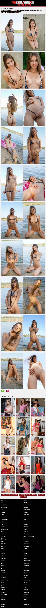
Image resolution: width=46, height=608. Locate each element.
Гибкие (2, 531)
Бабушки (25, 502)
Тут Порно (28, 494)
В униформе (26, 522)
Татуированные (27, 597)
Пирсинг (2, 582)
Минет (25, 567)
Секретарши (26, 592)
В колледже (3, 516)
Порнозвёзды (4, 587)
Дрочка (2, 541)
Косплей (25, 551)
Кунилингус (3, 555)
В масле (25, 517)
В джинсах (26, 512)
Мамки (25, 562)
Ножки (25, 577)
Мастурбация (26, 563)
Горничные (3, 534)
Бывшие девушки (27, 509)
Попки (2, 10)
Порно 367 (34, 494)
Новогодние (3, 577)
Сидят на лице (4, 594)
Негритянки (26, 575)
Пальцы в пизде (27, 580)
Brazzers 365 (23, 496)
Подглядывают (27, 584)
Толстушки (3, 599)
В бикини (14, 12)
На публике (26, 572)
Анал (2, 502)
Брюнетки (26, 507)
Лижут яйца (3, 558)
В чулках (2, 524)
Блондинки (3, 504)
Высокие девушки (4, 529)
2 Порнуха (21, 494)
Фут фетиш (3, 602)
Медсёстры (3, 565)
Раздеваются (3, 589)
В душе (2, 514)
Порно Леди (41, 494)
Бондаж (25, 505)
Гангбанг (25, 529)
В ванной (3, 512)
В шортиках (26, 524)
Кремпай (25, 553)
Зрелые (2, 548)
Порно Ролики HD (6, 494)
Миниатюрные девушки (6, 568)
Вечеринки (26, 526)
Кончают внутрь (4, 551)
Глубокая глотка (27, 533)
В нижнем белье (4, 519)
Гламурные (3, 533)
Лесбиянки (3, 556)
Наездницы (26, 573)
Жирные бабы (4, 546)
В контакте (26, 516)
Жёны (2, 545)
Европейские (26, 543)
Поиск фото (3, 500)
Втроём (25, 527)
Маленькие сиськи (9, 10)
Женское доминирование (29, 545)
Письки (25, 10)
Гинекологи (26, 531)
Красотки (16, 10)
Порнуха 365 (14, 494)
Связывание (3, 592)
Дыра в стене (26, 541)
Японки (2, 606)
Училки (25, 599)
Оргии (25, 579)
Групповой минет (27, 534)
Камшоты (3, 550)
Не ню (2, 575)
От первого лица (4, 580)
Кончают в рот (27, 550)
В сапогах (26, 521)
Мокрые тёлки (26, 568)
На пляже (19, 12)
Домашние (26, 538)
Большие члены (4, 505)
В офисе (25, 519)
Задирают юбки (27, 546)
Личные (25, 558)
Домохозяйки (4, 539)
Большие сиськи (27, 504)
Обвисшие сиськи (4, 579)
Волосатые (3, 527)
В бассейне (3, 510)
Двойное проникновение (29, 536)
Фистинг (25, 601)
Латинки (25, 555)
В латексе (3, 517)
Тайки (2, 597)
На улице (3, 12)
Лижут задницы (27, 556)
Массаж (2, 563)
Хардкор (25, 602)
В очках (2, 521)
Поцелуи (25, 587)
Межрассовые (27, 565)
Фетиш (2, 601)
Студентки (26, 596)
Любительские (32, 10)
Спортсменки (26, 594)
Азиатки (25, 500)
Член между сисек (27, 604)
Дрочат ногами (27, 539)
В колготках (26, 514)
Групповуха (3, 536)
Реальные (26, 589)
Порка (25, 585)
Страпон (2, 596)
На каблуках (26, 570)
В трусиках (8, 12)
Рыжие (2, 590)
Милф (2, 567)
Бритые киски (39, 10)
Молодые (21, 10)
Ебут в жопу (3, 543)
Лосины (2, 560)
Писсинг (25, 582)
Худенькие (3, 604)
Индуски (25, 548)
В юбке (2, 526)
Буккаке (2, 509)
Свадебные (26, 590)
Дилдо (2, 538)
